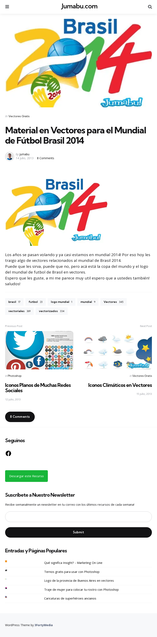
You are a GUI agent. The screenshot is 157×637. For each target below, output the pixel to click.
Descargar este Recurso (26, 476)
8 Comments (45, 158)
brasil (14, 302)
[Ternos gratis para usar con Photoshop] (9, 570)
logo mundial (61, 302)
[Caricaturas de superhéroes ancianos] (9, 597)
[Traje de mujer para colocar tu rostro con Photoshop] (9, 588)
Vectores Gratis (19, 116)
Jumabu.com (80, 6)
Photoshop (14, 375)
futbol (36, 302)
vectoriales (19, 311)
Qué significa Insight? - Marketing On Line (73, 563)
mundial (88, 302)
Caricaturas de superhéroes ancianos (70, 598)
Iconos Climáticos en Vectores (120, 385)
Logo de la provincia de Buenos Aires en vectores (79, 580)
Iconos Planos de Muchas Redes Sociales (38, 387)
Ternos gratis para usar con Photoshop (72, 572)
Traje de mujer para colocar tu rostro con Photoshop (81, 589)
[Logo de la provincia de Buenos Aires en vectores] (9, 579)
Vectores (113, 302)
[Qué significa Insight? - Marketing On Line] (9, 561)
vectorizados (51, 311)
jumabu (24, 154)
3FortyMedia (44, 625)
